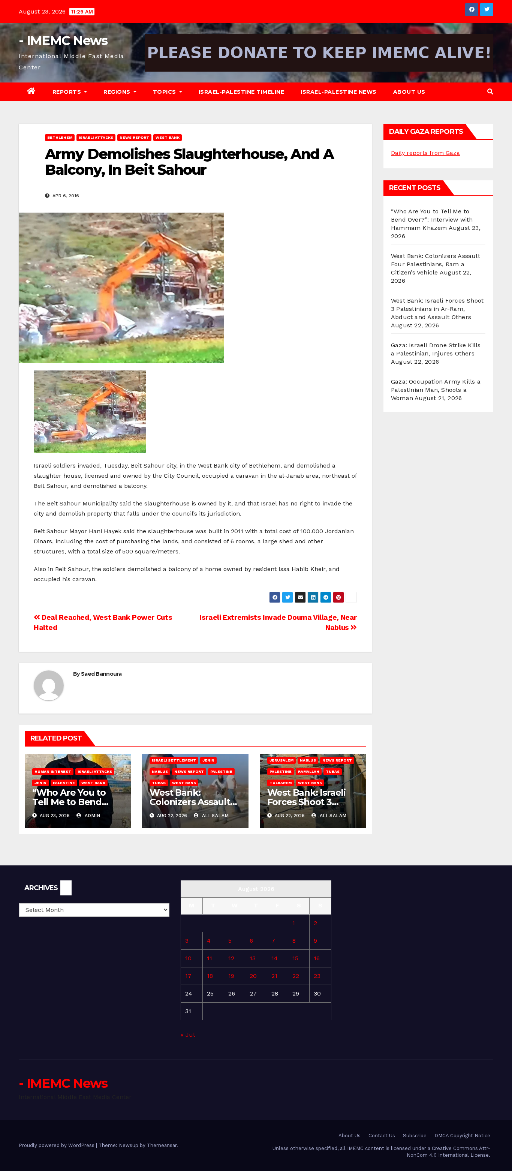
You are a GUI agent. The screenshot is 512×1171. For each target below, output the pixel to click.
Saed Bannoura (101, 673)
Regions (117, 91)
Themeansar (162, 1145)
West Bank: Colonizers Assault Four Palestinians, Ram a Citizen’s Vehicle (435, 264)
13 (253, 958)
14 (274, 958)
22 (295, 975)
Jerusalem (281, 760)
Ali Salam (214, 815)
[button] (490, 91)
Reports (67, 91)
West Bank (168, 137)
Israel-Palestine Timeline (241, 91)
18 (210, 975)
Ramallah (308, 771)
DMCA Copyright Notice (462, 1135)
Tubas (159, 783)
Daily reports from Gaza (425, 152)
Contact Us (381, 1135)
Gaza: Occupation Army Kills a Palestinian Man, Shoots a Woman (436, 390)
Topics (165, 91)
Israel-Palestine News (339, 91)
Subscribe (415, 1135)
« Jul (188, 1034)
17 (188, 975)
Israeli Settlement (174, 760)
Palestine (64, 783)
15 (295, 958)
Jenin (40, 783)
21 (274, 975)
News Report (134, 137)
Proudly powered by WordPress (57, 1145)
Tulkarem (280, 783)
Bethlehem (59, 137)
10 (188, 958)
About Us (409, 91)
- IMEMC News (63, 40)
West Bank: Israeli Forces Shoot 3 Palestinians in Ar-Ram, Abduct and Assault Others (437, 309)
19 (231, 975)
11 (209, 958)
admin (91, 815)
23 (317, 975)
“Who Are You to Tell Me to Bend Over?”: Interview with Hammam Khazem (432, 219)
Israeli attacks (96, 137)
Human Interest (52, 771)
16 (317, 958)
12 (231, 958)
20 (253, 975)
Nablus (160, 771)
